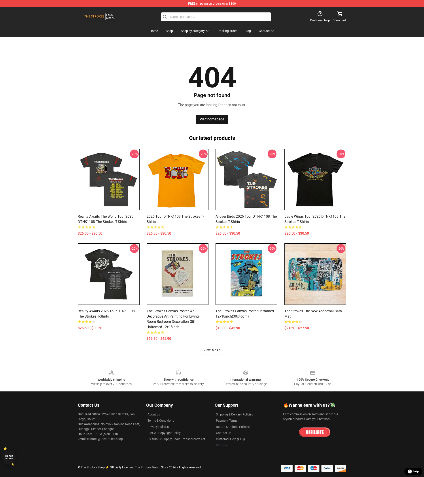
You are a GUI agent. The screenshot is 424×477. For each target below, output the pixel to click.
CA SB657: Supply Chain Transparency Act (176, 439)
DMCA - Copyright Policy (164, 433)
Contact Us (223, 433)
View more (212, 350)
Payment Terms (226, 420)
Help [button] (416, 471)
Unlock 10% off (9, 457)
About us (154, 414)
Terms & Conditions (161, 420)
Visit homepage (212, 119)
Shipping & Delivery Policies (234, 414)
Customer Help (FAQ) (230, 439)
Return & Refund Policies (233, 426)
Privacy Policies (158, 426)
